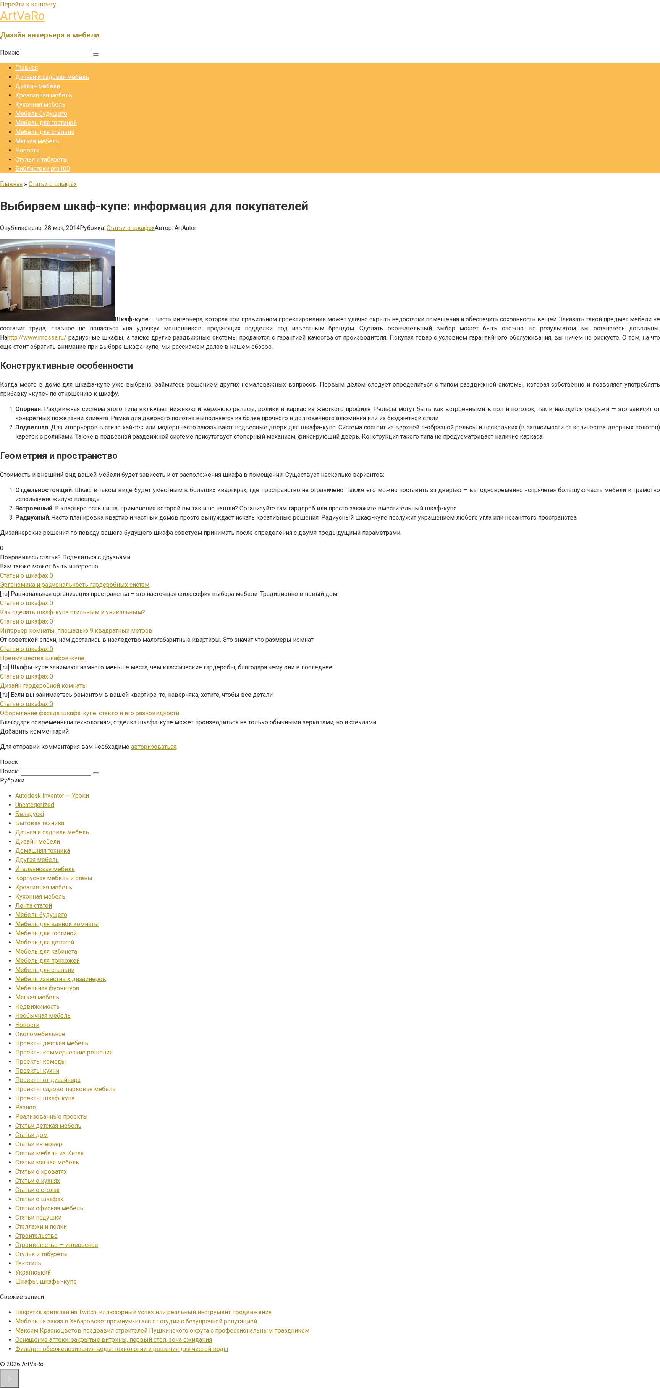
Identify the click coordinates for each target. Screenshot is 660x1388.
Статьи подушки (38, 1217)
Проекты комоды (40, 1061)
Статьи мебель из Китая (49, 1153)
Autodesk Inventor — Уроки (52, 795)
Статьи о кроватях (41, 1171)
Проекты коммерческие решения (64, 1052)
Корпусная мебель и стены (53, 878)
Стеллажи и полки (41, 1226)
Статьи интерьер (38, 1144)
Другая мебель (37, 859)
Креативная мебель (43, 95)
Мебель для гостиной (46, 122)
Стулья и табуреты (41, 159)
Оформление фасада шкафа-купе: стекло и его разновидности (89, 713)
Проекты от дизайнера (48, 1080)
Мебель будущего (41, 113)
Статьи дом (31, 1135)
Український (33, 1272)
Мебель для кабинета (46, 951)
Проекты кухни (37, 1070)
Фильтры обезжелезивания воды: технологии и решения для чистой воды (121, 1348)
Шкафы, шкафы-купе (46, 1281)
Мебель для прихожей (47, 960)
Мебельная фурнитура (47, 988)
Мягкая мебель (37, 141)
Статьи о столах (37, 1190)
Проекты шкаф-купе (45, 1098)
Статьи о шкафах (131, 228)
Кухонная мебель (40, 104)
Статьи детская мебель (48, 1125)
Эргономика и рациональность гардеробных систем (74, 584)
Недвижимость (37, 1006)
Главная (26, 67)
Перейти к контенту (28, 4)
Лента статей (33, 905)
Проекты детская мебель (51, 1043)
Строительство (36, 1235)
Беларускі (29, 814)
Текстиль (28, 1263)
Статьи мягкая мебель (47, 1162)
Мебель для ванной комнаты (57, 924)
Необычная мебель (43, 1015)
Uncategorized (34, 804)
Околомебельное (40, 1034)
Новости (27, 150)
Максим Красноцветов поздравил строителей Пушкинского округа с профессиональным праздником (162, 1330)
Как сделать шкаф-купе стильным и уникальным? (72, 612)
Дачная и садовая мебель (52, 77)
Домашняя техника (42, 850)
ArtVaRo (22, 15)
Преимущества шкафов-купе (42, 658)
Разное (25, 1107)
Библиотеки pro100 (42, 168)
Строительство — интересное (56, 1245)
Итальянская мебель (45, 869)
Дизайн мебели (37, 86)
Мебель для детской (44, 942)
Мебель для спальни (44, 132)
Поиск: (10, 52)
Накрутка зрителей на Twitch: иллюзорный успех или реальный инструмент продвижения (143, 1312)
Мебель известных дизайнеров (60, 979)
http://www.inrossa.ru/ (36, 337)
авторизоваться (153, 746)
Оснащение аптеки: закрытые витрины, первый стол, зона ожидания (113, 1339)
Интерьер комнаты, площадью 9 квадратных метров (76, 630)
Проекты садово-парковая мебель (65, 1089)
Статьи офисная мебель (49, 1208)
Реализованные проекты (51, 1116)
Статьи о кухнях (37, 1180)
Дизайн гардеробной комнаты (43, 685)
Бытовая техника (39, 823)
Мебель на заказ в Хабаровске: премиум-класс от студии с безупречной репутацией (136, 1321)
